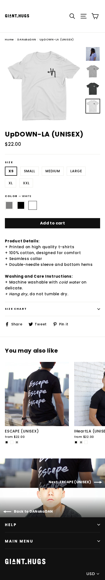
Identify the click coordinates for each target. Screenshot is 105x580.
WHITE (32, 205)
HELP (11, 524)
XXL (26, 183)
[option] (44, 86)
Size (9, 162)
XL (10, 183)
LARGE (76, 171)
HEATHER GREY (9, 205)
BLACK (21, 205)
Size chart (16, 309)
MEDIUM (52, 171)
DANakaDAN (26, 39)
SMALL (29, 171)
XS (11, 171)
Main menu (19, 541)
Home (9, 39)
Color (18, 196)
